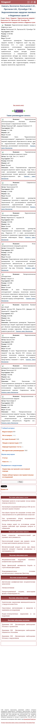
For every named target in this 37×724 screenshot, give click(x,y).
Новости (5, 462)
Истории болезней (9, 439)
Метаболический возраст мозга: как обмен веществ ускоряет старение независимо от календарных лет (18, 549)
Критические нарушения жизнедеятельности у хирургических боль (18, 603)
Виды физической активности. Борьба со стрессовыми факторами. (18, 566)
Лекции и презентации (10, 443)
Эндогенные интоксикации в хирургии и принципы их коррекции (18, 609)
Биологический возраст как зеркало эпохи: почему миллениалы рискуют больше (18, 542)
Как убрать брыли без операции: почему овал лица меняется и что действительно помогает (18, 514)
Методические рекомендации (13, 450)
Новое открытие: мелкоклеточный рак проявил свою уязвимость (18, 536)
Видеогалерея (7, 432)
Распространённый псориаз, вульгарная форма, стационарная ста (18, 592)
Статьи (4, 458)
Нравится (4, 489)
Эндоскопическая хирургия (26, 18)
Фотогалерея (7, 435)
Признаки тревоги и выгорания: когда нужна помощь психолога (18, 502)
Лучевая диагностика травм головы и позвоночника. (13, 722)
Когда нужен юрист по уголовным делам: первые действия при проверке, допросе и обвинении (18, 526)
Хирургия (13, 18)
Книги (7, 18)
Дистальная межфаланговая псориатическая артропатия (18, 583)
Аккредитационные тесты (11, 447)
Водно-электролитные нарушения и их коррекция (18, 615)
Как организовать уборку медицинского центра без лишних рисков (18, 519)
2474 (20, 443)
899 (14, 431)
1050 (25, 450)
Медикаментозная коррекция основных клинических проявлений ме (18, 560)
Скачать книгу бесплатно (24, 331)
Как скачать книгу (18, 105)
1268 (17, 439)
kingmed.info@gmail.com (30, 719)
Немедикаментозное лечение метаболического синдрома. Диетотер (18, 572)
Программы (29, 722)
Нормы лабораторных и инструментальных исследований (18, 476)
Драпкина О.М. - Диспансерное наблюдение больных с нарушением (18, 637)
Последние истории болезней (18, 577)
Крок (33, 722)
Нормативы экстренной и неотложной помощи (16, 470)
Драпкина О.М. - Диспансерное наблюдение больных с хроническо (18, 625)
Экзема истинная (8, 588)
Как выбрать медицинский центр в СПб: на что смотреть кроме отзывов (18, 508)
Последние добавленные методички (18, 620)
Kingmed (5, 2)
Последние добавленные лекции (18, 598)
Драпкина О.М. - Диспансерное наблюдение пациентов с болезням (18, 631)
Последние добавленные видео (18, 555)
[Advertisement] (18, 85)
